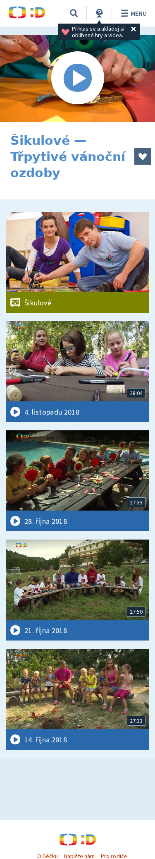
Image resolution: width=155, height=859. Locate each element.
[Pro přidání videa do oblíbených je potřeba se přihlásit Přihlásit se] (142, 156)
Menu (139, 13)
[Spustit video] (77, 78)
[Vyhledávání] (74, 13)
